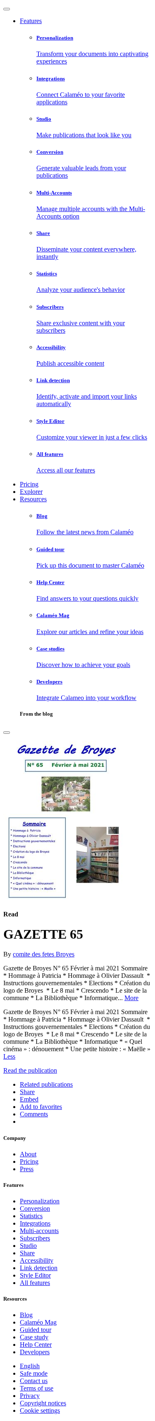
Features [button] (31, 20)
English (30, 1365)
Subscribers (35, 1238)
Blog (26, 1314)
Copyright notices (43, 1403)
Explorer (31, 491)
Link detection (38, 1267)
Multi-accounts (39, 1230)
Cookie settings (40, 1410)
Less (9, 1056)
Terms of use (36, 1388)
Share (27, 1253)
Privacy (30, 1395)
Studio (28, 1245)
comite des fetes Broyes (43, 954)
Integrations (35, 1223)
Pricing (29, 484)
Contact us (34, 1380)
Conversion (35, 1208)
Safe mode (34, 1373)
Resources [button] (33, 499)
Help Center (36, 1344)
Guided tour (35, 1329)
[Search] (6, 732)
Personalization (40, 1201)
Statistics (31, 1215)
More (131, 997)
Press (26, 1168)
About (28, 1154)
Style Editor (35, 1275)
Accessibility (36, 1260)
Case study (34, 1337)
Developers (35, 1351)
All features (35, 1282)
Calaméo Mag (38, 1322)
